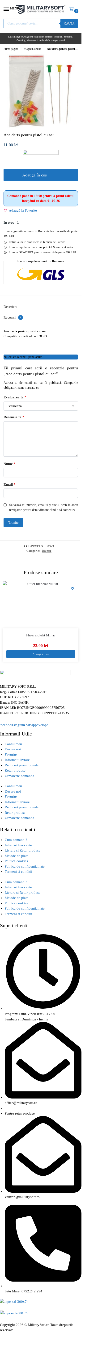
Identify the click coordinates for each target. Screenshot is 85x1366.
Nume (10, 464)
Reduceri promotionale (21, 765)
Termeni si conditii (18, 871)
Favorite (11, 754)
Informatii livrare (17, 760)
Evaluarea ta (15, 397)
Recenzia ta (14, 417)
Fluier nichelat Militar (40, 635)
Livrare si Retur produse (22, 850)
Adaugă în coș (34, 175)
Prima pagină (11, 48)
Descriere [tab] (10, 307)
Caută (69, 23)
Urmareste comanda (19, 776)
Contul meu (13, 744)
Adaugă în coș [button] (41, 654)
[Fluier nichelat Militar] (40, 604)
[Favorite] (72, 588)
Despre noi (13, 749)
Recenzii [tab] (12, 317)
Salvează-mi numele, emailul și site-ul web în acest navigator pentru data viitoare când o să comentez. (43, 507)
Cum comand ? (16, 840)
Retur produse (15, 770)
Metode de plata (16, 856)
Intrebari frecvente (18, 845)
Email (10, 484)
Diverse (46, 550)
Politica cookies (16, 861)
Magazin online (32, 48)
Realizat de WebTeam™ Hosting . (25, 1335)
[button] (72, 9)
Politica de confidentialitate (25, 866)
